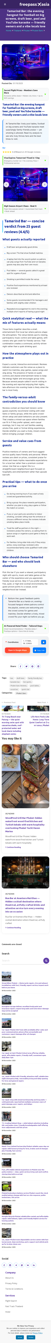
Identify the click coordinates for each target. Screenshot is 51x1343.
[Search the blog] (46, 961)
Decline (30, 1337)
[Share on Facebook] (20, 666)
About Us (9, 1278)
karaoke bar (15, 682)
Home (8, 30)
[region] (25, 184)
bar (11, 678)
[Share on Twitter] (26, 666)
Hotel (7, 1312)
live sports (27, 682)
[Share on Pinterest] (32, 666)
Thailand (17, 30)
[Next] (44, 184)
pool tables (34, 685)
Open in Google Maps (17, 650)
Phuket (26, 30)
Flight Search (11, 1301)
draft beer (20, 678)
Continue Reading (14, 847)
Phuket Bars (37, 30)
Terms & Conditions (14, 1289)
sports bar (25, 689)
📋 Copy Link (39, 650)
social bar (14, 689)
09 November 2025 (8, 991)
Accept (20, 1337)
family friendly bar (35, 678)
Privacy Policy (11, 1283)
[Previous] (6, 184)
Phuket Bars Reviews (18, 685)
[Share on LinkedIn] (38, 666)
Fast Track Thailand (14, 1306)
